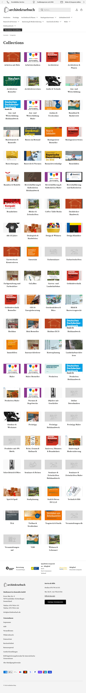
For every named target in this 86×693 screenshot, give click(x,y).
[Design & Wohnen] (53, 228)
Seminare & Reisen (33, 472)
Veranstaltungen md (12, 548)
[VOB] (32, 539)
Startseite (5, 35)
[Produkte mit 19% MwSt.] (12, 440)
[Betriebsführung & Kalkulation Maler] (53, 177)
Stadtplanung (32, 499)
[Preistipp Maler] (74, 416)
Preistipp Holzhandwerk (53, 426)
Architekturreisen (33, 89)
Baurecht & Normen (32, 163)
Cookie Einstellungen (10, 652)
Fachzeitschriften (73, 259)
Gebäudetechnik (74, 283)
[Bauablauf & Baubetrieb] (74, 105)
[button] (81, 9)
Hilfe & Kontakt (50, 596)
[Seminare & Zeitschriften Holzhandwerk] (53, 464)
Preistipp (16, 17)
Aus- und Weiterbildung (74, 90)
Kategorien (13, 35)
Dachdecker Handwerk (74, 213)
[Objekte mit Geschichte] (53, 392)
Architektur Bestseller (12, 90)
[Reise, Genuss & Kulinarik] (32, 440)
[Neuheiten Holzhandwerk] (74, 368)
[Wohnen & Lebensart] (53, 539)
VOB (33, 547)
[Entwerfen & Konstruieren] (12, 251)
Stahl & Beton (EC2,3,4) (53, 500)
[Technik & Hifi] (74, 491)
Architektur (53, 65)
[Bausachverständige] (53, 156)
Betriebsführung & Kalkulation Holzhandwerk (33, 188)
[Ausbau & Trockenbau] (53, 105)
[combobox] (54, 10)
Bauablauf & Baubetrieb (74, 114)
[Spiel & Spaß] (12, 491)
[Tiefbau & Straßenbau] (32, 515)
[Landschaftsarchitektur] (74, 344)
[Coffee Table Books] (53, 204)
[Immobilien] (12, 344)
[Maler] (12, 368)
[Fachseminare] (53, 251)
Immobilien (12, 352)
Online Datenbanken (74, 402)
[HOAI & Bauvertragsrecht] (74, 299)
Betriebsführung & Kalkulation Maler (53, 186)
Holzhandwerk (74, 331)
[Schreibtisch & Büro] (12, 464)
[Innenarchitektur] (32, 344)
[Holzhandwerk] (74, 323)
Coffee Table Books (53, 211)
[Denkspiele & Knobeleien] (32, 228)
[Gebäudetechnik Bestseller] (12, 299)
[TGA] (12, 515)
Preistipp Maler (74, 424)
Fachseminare (53, 259)
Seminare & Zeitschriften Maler (74, 474)
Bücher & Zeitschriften (32, 213)
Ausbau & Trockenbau (53, 114)
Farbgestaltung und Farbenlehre (12, 285)
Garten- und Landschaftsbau (53, 285)
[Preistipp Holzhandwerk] (53, 416)
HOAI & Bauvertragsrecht (74, 309)
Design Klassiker (74, 235)
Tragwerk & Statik (53, 523)
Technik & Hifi (74, 499)
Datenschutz (7, 639)
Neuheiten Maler (12, 400)
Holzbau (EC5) (53, 331)
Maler (12, 376)
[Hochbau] (12, 323)
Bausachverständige (53, 163)
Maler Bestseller (33, 376)
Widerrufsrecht (8, 635)
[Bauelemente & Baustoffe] (12, 132)
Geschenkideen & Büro (53, 309)
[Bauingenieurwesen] (74, 132)
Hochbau (12, 331)
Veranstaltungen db (74, 523)
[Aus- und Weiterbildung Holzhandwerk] (12, 105)
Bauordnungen (12, 163)
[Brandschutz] (12, 204)
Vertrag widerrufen (55, 602)
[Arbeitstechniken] (32, 57)
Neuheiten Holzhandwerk (74, 378)
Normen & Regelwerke (32, 402)
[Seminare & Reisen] (32, 464)
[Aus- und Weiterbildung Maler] (32, 105)
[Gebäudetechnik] (74, 275)
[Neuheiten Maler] (12, 392)
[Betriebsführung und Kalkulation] (74, 177)
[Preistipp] (32, 416)
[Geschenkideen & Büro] (53, 299)
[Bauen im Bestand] (32, 132)
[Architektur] (53, 57)
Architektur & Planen (74, 66)
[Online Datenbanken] (74, 392)
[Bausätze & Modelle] (12, 177)
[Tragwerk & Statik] (53, 515)
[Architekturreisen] (32, 81)
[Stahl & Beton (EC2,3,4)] (53, 491)
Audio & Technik (53, 89)
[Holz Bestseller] (32, 323)
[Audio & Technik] (53, 81)
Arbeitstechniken (32, 65)
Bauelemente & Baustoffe (12, 141)
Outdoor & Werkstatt (12, 426)
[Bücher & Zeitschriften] (32, 204)
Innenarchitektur (32, 352)
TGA (12, 523)
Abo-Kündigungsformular (12, 662)
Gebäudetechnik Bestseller (12, 309)
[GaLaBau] (32, 275)
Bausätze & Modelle (12, 185)
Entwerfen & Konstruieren (12, 261)
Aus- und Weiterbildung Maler (32, 116)
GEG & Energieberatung (32, 309)
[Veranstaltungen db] (74, 515)
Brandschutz (12, 211)
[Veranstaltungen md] (12, 539)
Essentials (33, 259)
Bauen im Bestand (32, 139)
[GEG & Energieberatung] (32, 299)
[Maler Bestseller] (32, 368)
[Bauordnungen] (12, 156)
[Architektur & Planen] (74, 57)
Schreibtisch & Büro (12, 472)
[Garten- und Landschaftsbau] (53, 275)
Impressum (7, 622)
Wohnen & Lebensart (53, 548)
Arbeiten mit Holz (12, 65)
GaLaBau (32, 283)
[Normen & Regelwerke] (32, 392)
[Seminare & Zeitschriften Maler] (74, 464)
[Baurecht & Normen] (32, 156)
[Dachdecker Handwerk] (74, 204)
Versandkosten (8, 631)
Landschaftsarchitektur (74, 354)
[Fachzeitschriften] (74, 251)
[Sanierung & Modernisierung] (74, 440)
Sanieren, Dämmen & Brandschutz (53, 450)
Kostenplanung (53, 352)
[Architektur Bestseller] (12, 81)
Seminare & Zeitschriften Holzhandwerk (53, 475)
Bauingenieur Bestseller (53, 141)
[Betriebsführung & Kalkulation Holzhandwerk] (32, 177)
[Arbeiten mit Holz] (12, 57)
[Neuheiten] (53, 368)
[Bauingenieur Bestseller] (53, 132)
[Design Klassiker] (74, 228)
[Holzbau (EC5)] (53, 323)
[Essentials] (32, 251)
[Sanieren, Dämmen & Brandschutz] (53, 440)
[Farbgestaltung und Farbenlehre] (12, 275)
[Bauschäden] (74, 156)
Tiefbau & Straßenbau (33, 524)
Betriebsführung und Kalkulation (74, 186)
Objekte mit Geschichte (53, 402)
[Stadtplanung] (32, 491)
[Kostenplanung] (53, 344)
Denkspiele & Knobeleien (32, 237)
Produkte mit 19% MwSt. (12, 450)
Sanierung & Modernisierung (74, 450)
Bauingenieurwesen (74, 139)
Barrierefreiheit (8, 643)
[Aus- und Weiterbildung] (74, 81)
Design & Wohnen (53, 235)
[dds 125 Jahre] (12, 228)
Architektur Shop (11, 685)
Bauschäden (74, 163)
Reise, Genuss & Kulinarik (32, 450)
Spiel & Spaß (12, 499)
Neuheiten (6, 17)
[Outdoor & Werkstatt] (12, 416)
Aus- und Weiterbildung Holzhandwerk (12, 116)
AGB (4, 626)
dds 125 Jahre (12, 235)
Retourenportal (8, 647)
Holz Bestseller (32, 331)
